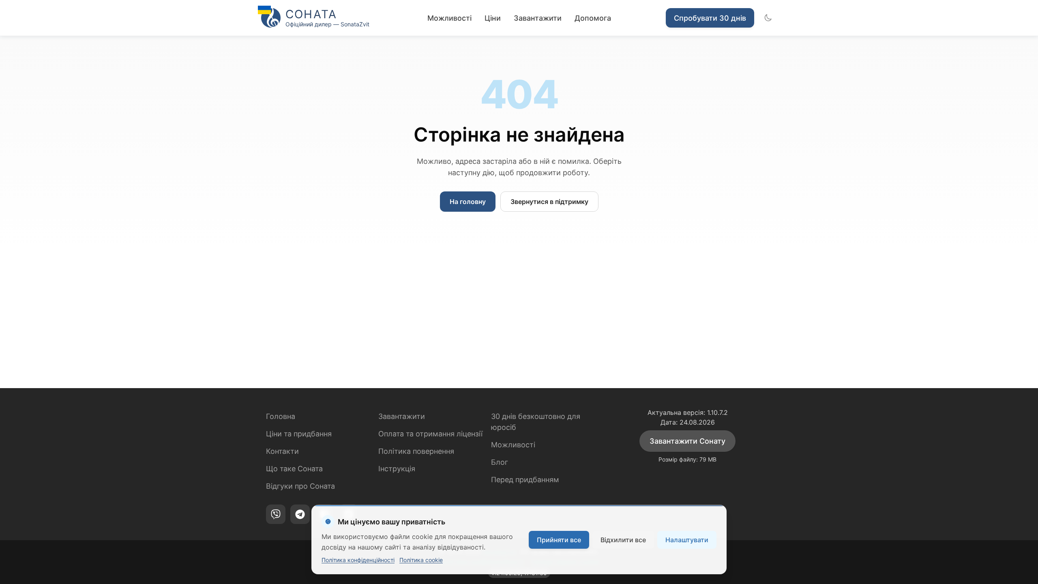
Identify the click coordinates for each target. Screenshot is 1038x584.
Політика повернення (416, 451)
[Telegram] (300, 514)
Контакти (282, 451)
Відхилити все (623, 540)
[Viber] (275, 514)
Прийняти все (559, 540)
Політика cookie (421, 559)
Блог (499, 462)
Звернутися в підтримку (549, 202)
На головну (468, 202)
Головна (280, 416)
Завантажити (538, 18)
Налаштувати (686, 540)
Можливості (449, 18)
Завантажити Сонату (687, 441)
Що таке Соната (294, 468)
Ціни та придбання (299, 433)
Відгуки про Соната (300, 486)
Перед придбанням (525, 479)
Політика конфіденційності (358, 559)
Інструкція (396, 468)
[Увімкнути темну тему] (768, 18)
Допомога (593, 18)
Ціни (493, 18)
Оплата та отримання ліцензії (430, 433)
